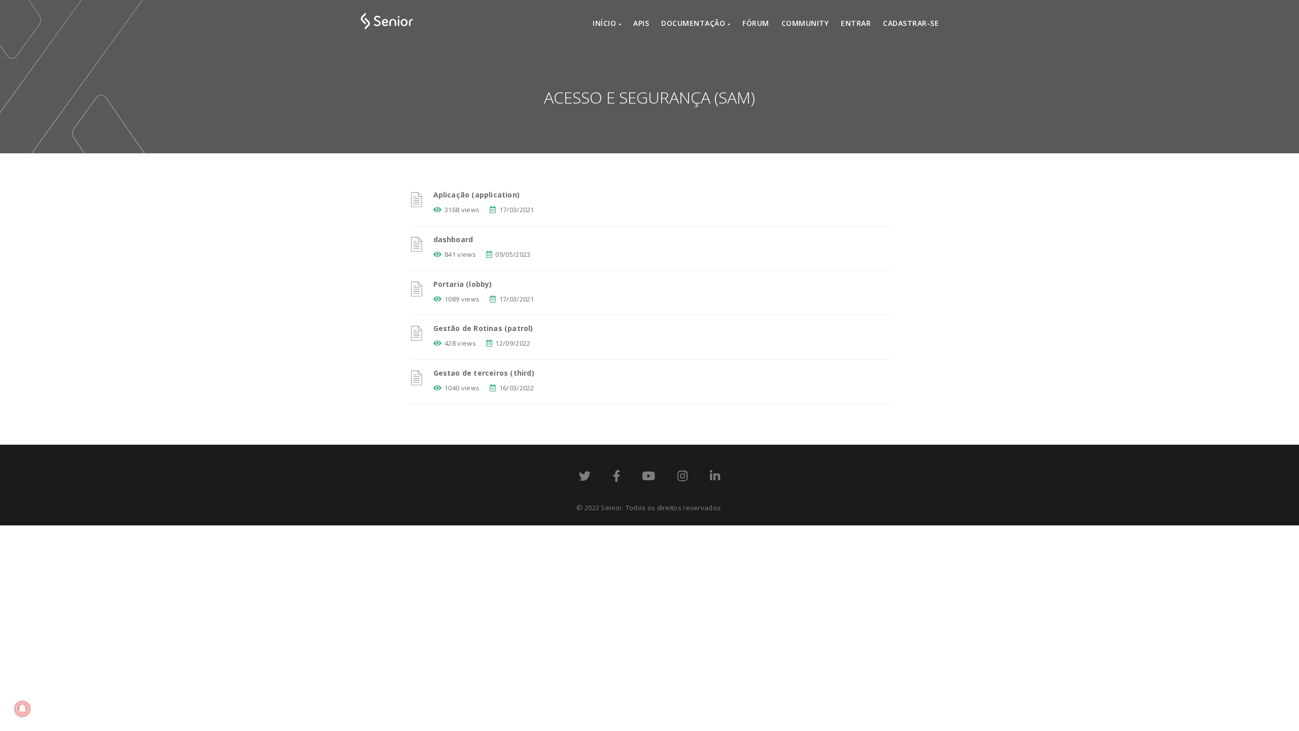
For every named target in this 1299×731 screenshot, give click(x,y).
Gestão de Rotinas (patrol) (483, 328)
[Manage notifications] (22, 709)
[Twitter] (585, 477)
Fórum (755, 23)
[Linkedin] (715, 477)
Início (606, 23)
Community (805, 23)
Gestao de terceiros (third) (483, 373)
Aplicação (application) (476, 195)
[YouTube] (648, 477)
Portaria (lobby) (462, 284)
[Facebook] (616, 477)
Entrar (856, 23)
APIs (641, 23)
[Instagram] (682, 477)
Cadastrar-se (911, 23)
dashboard (453, 239)
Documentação (694, 23)
